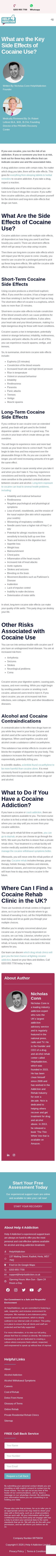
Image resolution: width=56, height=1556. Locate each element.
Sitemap (8, 1421)
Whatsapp (35, 9)
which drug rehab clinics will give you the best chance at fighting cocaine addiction (26, 956)
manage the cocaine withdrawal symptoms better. (26, 851)
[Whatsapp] (31, 5)
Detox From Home (13, 1398)
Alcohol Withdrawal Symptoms (19, 1380)
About (7, 1369)
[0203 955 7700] (14, 5)
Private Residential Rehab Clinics (21, 1415)
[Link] (39, 1290)
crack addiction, (34, 812)
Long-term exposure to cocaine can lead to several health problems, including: (27, 487)
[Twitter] (23, 1290)
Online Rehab (11, 1409)
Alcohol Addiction (13, 1375)
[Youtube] (31, 1290)
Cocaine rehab (19, 860)
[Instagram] (13, 1155)
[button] (52, 20)
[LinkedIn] (7, 1155)
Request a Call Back (17, 1476)
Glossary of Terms (13, 1403)
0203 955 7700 (20, 9)
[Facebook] (7, 1290)
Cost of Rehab (11, 1392)
